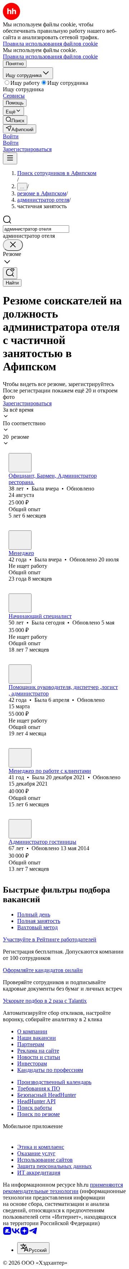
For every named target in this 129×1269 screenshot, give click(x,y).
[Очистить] (13, 245)
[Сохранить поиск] (10, 273)
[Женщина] (20, 462)
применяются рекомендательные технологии (63, 1188)
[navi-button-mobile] (10, 158)
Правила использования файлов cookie (50, 56)
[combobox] (36, 229)
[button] (11, 136)
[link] (15, 119)
